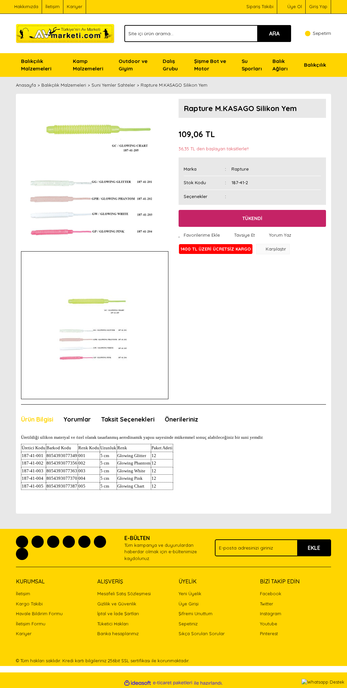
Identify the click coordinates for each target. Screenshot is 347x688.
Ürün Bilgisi (37, 419)
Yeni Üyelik (190, 593)
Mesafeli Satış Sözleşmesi (124, 593)
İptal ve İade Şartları (118, 613)
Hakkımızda (26, 6)
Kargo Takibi (29, 603)
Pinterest (269, 633)
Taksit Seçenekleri (128, 419)
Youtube (268, 623)
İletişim (52, 6)
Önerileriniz (181, 419)
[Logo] (65, 33)
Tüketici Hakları (112, 623)
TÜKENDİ (252, 218)
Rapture (240, 169)
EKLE (314, 547)
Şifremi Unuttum (195, 613)
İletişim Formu (30, 623)
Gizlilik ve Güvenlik (116, 603)
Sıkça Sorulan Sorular (202, 633)
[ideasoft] (137, 683)
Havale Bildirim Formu (39, 613)
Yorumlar (77, 419)
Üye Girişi (189, 603)
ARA (274, 33)
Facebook (270, 593)
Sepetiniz (188, 623)
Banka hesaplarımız (118, 633)
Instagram (270, 613)
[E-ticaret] (172, 683)
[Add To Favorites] (199, 235)
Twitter (266, 603)
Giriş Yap (318, 6)
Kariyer (74, 6)
